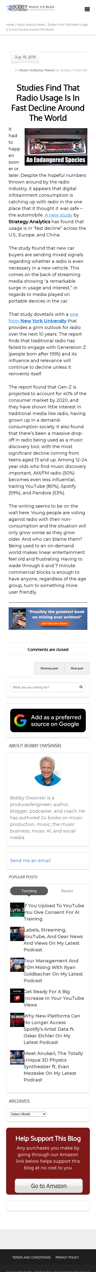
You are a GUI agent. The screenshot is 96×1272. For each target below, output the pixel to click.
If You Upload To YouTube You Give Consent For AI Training (54, 912)
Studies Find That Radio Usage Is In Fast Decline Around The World (48, 102)
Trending (29, 891)
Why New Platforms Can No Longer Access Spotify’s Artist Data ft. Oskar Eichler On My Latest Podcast (52, 1029)
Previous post (49, 668)
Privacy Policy (67, 1257)
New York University (43, 321)
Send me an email (30, 860)
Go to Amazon (49, 1185)
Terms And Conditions (31, 1257)
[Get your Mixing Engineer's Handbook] (48, 628)
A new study (58, 215)
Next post (77, 668)
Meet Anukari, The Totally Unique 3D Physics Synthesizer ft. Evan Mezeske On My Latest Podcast (53, 1067)
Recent (67, 891)
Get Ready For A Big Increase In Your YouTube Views (54, 998)
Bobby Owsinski (73, 70)
